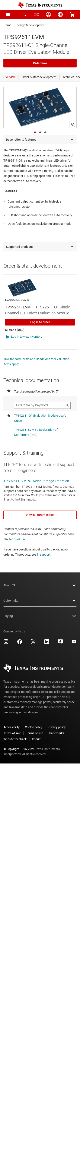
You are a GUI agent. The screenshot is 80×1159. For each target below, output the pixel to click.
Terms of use (34, 733)
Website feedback (15, 739)
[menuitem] (25, 14)
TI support (43, 554)
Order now (40, 63)
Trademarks (56, 733)
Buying (8, 616)
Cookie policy (33, 727)
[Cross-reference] (36, 14)
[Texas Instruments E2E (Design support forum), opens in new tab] (60, 643)
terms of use (17, 539)
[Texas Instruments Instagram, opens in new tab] (6, 643)
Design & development (31, 25)
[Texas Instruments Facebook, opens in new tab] (19, 643)
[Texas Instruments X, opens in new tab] (33, 643)
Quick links (10, 600)
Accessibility (11, 727)
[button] (8, 14)
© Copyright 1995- (19, 749)
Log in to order (40, 322)
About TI (9, 585)
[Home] (40, 5)
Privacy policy (57, 727)
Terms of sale (12, 733)
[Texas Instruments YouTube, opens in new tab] (74, 643)
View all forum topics (40, 515)
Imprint (37, 739)
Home (7, 25)
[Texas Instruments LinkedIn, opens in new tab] (46, 643)
